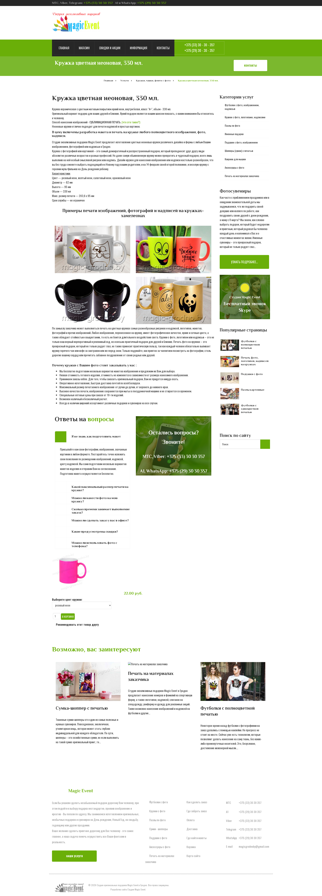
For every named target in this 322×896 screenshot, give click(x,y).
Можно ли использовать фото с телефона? (94, 544)
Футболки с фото (158, 802)
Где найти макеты (196, 838)
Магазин (84, 48)
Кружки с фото (157, 811)
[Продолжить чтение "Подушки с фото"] (230, 378)
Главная (64, 48)
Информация (138, 48)
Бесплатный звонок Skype (245, 307)
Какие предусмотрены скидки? (95, 531)
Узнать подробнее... (244, 261)
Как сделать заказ (197, 802)
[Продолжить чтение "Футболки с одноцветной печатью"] (230, 409)
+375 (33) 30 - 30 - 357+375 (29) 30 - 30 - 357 (199, 47)
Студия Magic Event (136, 889)
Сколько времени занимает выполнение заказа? (101, 511)
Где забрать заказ (197, 811)
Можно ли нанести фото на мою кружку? (95, 499)
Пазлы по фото (157, 820)
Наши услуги (74, 856)
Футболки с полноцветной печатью (250, 344)
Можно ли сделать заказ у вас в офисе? (100, 520)
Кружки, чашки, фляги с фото (153, 80)
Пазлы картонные (252, 389)
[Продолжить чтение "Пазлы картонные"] (230, 393)
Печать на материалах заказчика (150, 676)
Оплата (191, 820)
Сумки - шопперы (158, 829)
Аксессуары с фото (159, 847)
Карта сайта (193, 856)
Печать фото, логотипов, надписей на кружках (255, 361)
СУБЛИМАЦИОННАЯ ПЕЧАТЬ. (114, 122)
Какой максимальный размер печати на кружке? (100, 488)
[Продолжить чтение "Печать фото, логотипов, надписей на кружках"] (230, 361)
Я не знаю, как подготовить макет (96, 436)
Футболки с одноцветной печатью (249, 409)
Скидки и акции (109, 48)
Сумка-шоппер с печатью (82, 708)
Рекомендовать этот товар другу (77, 624)
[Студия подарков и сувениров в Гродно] (76, 22)
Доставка (192, 829)
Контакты (163, 48)
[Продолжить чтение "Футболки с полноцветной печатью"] (230, 345)
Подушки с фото (252, 374)
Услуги (124, 80)
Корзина (191, 847)
